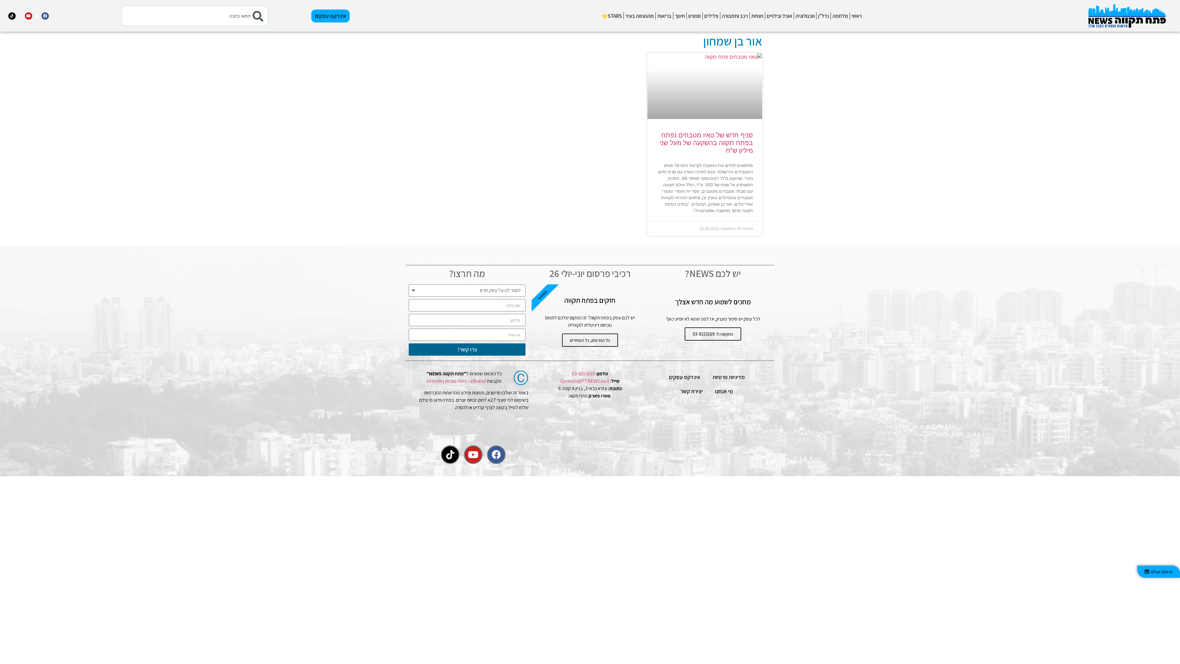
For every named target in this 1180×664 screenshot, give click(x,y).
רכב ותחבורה (735, 16)
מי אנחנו (724, 391)
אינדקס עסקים (684, 377)
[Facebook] (45, 16)
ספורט (694, 16)
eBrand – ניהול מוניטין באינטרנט (456, 381)
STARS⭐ (611, 16)
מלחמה (840, 16)
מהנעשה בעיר (639, 16)
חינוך (680, 16)
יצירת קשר (691, 391)
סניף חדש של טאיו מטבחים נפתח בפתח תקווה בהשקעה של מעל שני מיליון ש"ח (706, 142)
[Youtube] (28, 16)
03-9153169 (583, 373)
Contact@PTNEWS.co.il (584, 381)
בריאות (664, 16)
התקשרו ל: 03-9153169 (713, 334)
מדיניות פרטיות (729, 377)
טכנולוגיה (805, 16)
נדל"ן (823, 16)
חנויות (757, 16)
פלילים (711, 16)
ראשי (857, 16)
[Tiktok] (12, 16)
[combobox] (195, 16)
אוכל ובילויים (779, 16)
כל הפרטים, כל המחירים (590, 340)
